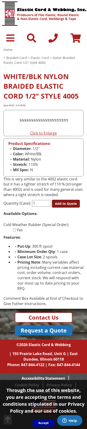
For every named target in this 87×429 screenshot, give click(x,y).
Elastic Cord (40, 58)
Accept (43, 423)
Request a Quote (44, 330)
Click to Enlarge (43, 133)
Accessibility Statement (43, 378)
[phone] (53, 40)
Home (8, 49)
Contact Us (43, 317)
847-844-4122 (32, 364)
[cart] (75, 40)
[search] (31, 40)
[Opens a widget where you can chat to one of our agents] (69, 421)
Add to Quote (66, 203)
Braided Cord (16, 58)
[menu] (10, 40)
